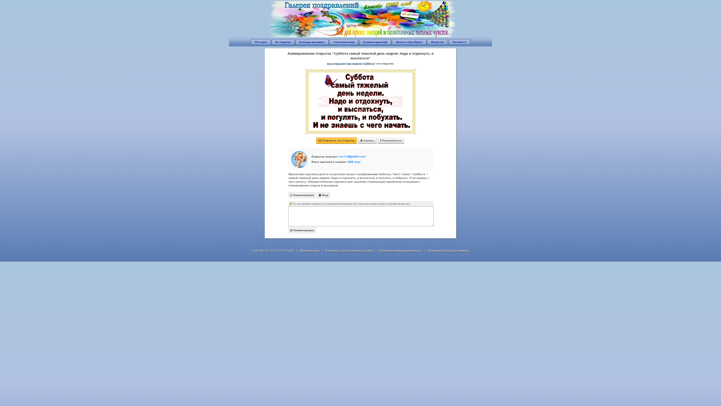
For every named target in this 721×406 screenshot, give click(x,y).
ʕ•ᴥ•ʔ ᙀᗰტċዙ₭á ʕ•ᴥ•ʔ (352, 156)
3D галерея (261, 42)
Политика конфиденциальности (400, 250)
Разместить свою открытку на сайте (349, 250)
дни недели (354, 63)
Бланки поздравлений (375, 42)
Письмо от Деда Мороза (409, 42)
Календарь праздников (312, 42)
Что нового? (459, 42)
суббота (368, 63)
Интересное (437, 42)
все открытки (336, 63)
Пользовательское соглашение (448, 250)
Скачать (367, 140)
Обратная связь (309, 250)
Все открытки (283, 42)
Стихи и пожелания (343, 42)
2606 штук (353, 161)
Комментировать (302, 230)
